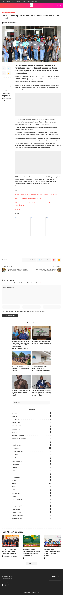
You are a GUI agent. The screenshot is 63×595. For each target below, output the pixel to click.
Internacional (15, 464)
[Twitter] (9, 68)
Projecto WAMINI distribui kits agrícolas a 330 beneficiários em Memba (20, 368)
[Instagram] (5, 585)
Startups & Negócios (8, 12)
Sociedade (15, 502)
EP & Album (15, 454)
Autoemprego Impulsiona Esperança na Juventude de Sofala (52, 552)
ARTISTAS (14, 413)
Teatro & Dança (16, 509)
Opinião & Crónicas (17, 490)
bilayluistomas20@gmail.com (10, 22)
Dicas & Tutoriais (16, 442)
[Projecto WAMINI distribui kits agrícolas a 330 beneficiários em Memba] (21, 358)
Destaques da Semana (18, 435)
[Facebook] (4, 68)
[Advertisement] (38, 104)
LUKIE (13, 474)
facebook (17, 209)
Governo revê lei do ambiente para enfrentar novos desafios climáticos (36, 194)
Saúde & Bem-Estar (17, 499)
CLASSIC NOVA (16, 422)
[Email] (9, 73)
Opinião (14, 486)
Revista (14, 496)
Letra (13, 470)
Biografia (14, 416)
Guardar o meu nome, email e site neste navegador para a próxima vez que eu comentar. (24, 311)
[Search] (60, 5)
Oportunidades (16, 493)
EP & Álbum (15, 458)
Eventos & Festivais (17, 461)
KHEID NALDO (15, 467)
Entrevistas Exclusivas (17, 451)
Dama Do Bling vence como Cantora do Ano (28, 198)
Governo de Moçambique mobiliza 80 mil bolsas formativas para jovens (6, 95)
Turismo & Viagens (17, 512)
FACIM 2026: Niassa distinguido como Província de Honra (9, 551)
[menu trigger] (3, 5)
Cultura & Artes (16, 429)
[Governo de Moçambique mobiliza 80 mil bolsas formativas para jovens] (6, 86)
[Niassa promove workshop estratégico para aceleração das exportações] (31, 541)
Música (14, 480)
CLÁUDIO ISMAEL (16, 426)
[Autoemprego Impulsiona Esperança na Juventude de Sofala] (52, 541)
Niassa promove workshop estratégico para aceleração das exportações (31, 552)
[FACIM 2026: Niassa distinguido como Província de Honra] (10, 541)
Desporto (14, 432)
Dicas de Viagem (16, 445)
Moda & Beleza (16, 477)
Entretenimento (16, 448)
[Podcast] (8, 585)
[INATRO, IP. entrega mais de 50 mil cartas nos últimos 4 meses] (41, 333)
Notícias (14, 483)
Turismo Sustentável (17, 515)
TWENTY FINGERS (17, 518)
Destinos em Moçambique (19, 438)
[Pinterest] (4, 73)
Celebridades (15, 419)
